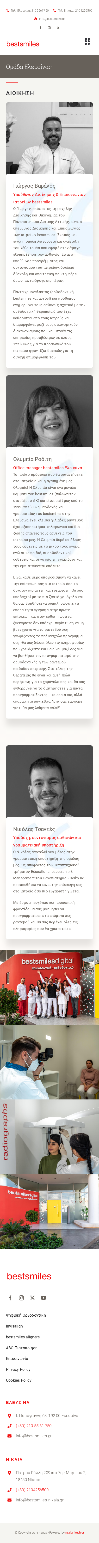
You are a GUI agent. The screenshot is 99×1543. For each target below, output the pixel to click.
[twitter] (58, 27)
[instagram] (49, 27)
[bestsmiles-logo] (23, 39)
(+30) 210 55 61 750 (34, 1425)
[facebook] (40, 27)
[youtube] (43, 1298)
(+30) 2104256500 (32, 1489)
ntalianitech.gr (74, 1532)
